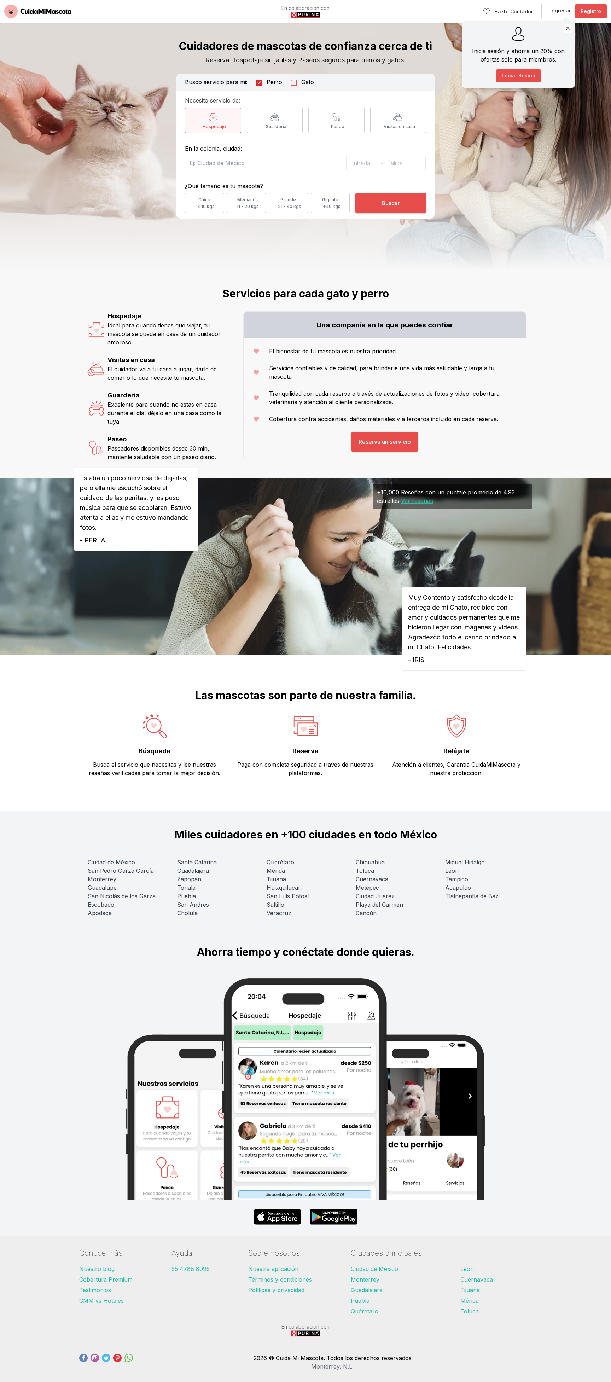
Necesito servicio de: (212, 100)
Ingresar (560, 10)
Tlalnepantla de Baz (472, 896)
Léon (452, 870)
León (467, 1268)
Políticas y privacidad (276, 1290)
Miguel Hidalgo (465, 862)
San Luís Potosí (288, 896)
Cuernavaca (372, 879)
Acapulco (458, 887)
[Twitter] (106, 1362)
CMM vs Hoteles (101, 1300)
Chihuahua (370, 862)
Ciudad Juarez (375, 896)
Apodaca (100, 913)
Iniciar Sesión (518, 75)
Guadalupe (102, 887)
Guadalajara (193, 870)
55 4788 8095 (190, 1268)
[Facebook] (83, 1362)
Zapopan (189, 879)
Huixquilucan (284, 887)
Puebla (186, 896)
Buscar (391, 203)
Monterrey (102, 879)
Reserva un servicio (385, 441)
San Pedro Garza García (121, 870)
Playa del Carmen (379, 904)
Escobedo (101, 904)
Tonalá (186, 887)
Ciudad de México (111, 862)
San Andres (193, 904)
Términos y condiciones (280, 1279)
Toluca (365, 870)
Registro (591, 11)
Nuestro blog (97, 1268)
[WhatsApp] (128, 1362)
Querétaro (280, 862)
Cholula (187, 913)
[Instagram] (95, 1362)
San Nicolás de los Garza (122, 896)
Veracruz (279, 913)
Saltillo (275, 904)
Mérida (276, 870)
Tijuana (276, 879)
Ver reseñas (417, 500)
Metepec (367, 887)
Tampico (456, 879)
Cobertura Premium (106, 1279)
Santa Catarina (197, 862)
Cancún (366, 913)
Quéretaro (364, 1311)
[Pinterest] (117, 1362)
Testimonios (95, 1290)
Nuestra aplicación (273, 1268)
